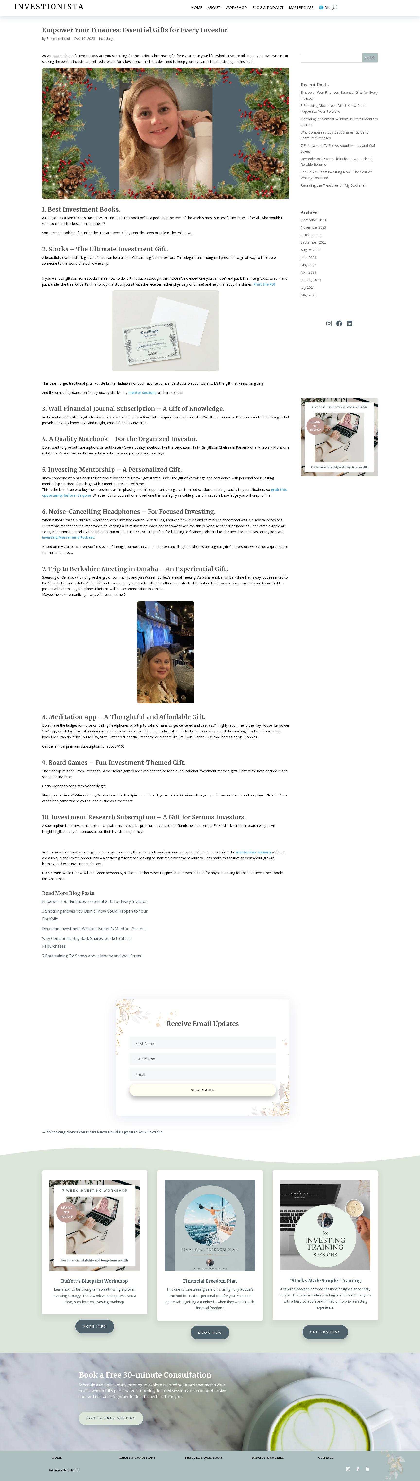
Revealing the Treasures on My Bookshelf (334, 185)
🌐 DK (324, 8)
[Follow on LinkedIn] (367, 1469)
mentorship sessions (253, 852)
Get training (325, 1332)
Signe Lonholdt (58, 38)
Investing (106, 38)
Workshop (236, 8)
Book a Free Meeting (111, 1418)
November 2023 (313, 227)
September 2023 (314, 242)
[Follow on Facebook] (358, 1469)
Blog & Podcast (268, 8)
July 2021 (308, 287)
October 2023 (311, 234)
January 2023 (311, 280)
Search (370, 58)
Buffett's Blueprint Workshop (94, 1281)
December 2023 (313, 220)
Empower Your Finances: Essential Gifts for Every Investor (94, 901)
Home (196, 8)
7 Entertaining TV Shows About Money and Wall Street (91, 956)
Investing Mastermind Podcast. (68, 537)
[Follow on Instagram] (348, 1469)
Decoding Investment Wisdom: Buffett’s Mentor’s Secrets (94, 928)
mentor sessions (142, 392)
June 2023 (308, 257)
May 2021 (308, 295)
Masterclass (301, 8)
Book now (210, 1332)
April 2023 (308, 272)
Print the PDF (265, 284)
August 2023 (310, 250)
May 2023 (308, 264)
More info (95, 1326)
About (214, 8)
